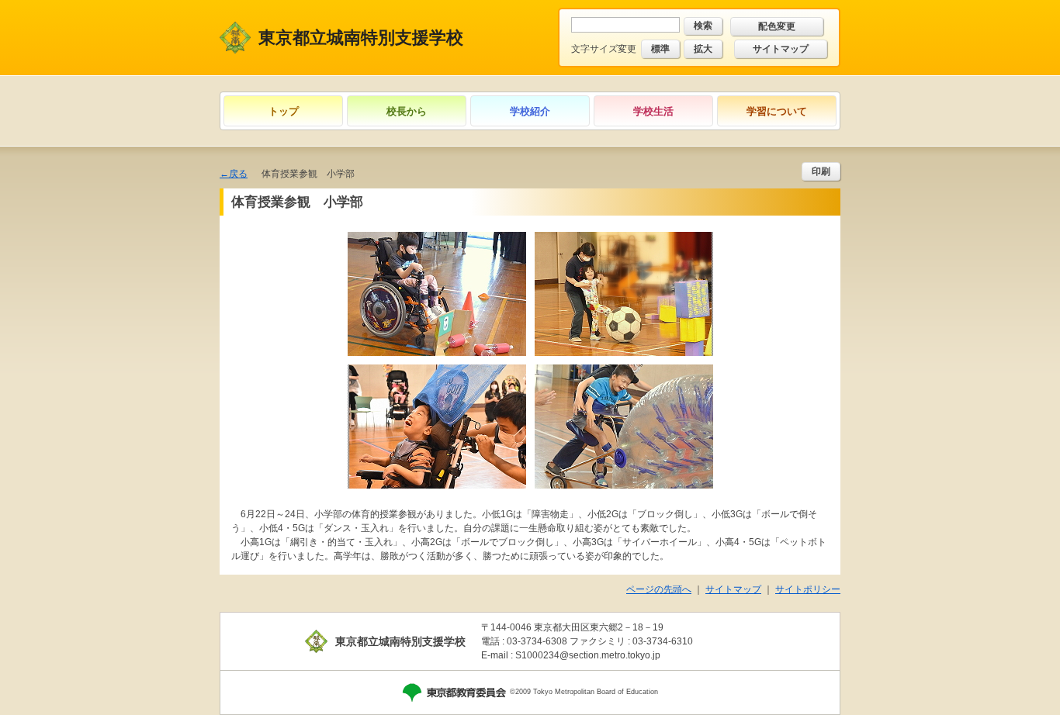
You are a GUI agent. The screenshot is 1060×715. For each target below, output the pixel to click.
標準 (660, 48)
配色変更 (776, 26)
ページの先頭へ (658, 589)
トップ (283, 111)
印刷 (821, 171)
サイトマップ (781, 48)
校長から (406, 111)
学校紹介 (530, 111)
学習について (777, 111)
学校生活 (653, 111)
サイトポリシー (807, 589)
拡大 (703, 48)
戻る (238, 173)
